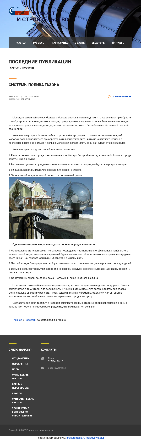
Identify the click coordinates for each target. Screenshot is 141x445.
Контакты (117, 43)
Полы (15, 369)
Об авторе (98, 43)
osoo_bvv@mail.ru (57, 368)
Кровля (17, 393)
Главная (20, 43)
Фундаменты (20, 358)
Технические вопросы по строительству (22, 412)
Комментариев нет (122, 97)
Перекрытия (20, 363)
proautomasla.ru (76, 437)
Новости (28, 68)
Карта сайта (60, 43)
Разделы (39, 43)
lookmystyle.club (95, 437)
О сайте (80, 43)
